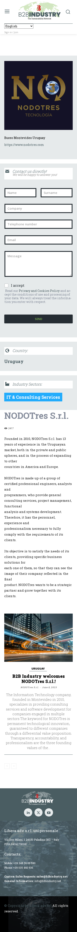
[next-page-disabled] (13, 766)
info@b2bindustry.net (47, 881)
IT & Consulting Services (33, 397)
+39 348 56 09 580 (24, 863)
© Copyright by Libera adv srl (28, 905)
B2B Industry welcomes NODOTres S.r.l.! (38, 678)
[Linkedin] (28, 812)
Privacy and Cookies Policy (39, 291)
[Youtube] (49, 812)
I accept (17, 285)
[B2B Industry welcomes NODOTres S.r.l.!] (38, 638)
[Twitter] (38, 812)
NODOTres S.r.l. (30, 687)
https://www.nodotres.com (24, 145)
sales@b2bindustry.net (52, 876)
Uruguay (14, 361)
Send (38, 319)
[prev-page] (7, 766)
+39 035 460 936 (23, 867)
